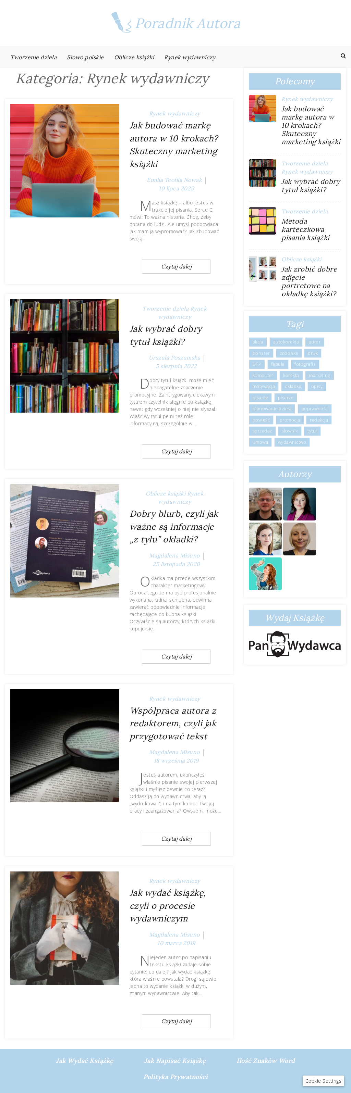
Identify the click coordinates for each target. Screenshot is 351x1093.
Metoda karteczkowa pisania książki (305, 229)
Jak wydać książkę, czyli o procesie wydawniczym (168, 905)
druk (313, 353)
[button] (323, 1081)
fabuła (278, 364)
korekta (291, 375)
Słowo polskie (85, 57)
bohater (261, 353)
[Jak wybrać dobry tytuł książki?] (64, 356)
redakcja (319, 420)
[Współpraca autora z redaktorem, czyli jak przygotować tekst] (64, 746)
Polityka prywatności (175, 1077)
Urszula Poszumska (175, 357)
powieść (261, 420)
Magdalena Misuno (174, 555)
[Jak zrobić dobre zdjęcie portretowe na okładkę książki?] (262, 268)
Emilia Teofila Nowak (174, 179)
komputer (263, 375)
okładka (293, 386)
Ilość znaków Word (266, 1061)
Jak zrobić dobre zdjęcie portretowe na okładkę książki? (309, 281)
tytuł (312, 431)
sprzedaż (262, 431)
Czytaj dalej (176, 266)
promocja (290, 420)
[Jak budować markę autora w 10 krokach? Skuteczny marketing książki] (64, 160)
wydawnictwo (292, 442)
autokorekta (286, 342)
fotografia (305, 364)
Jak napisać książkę (175, 1061)
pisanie (260, 397)
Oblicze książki (134, 57)
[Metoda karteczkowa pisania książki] (262, 221)
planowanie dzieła (272, 408)
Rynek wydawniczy (189, 57)
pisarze (286, 397)
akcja (258, 342)
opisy (317, 386)
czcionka (289, 353)
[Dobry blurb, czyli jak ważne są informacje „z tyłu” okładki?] (64, 541)
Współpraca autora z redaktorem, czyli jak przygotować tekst (173, 723)
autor (315, 342)
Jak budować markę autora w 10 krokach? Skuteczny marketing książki (311, 125)
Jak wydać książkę (84, 1061)
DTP (257, 364)
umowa (260, 442)
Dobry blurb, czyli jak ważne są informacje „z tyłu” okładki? (174, 526)
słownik (290, 431)
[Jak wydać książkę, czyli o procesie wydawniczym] (64, 928)
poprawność (314, 408)
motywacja (264, 386)
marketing (319, 375)
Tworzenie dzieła (33, 57)
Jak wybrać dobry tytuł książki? (310, 185)
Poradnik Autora (188, 23)
